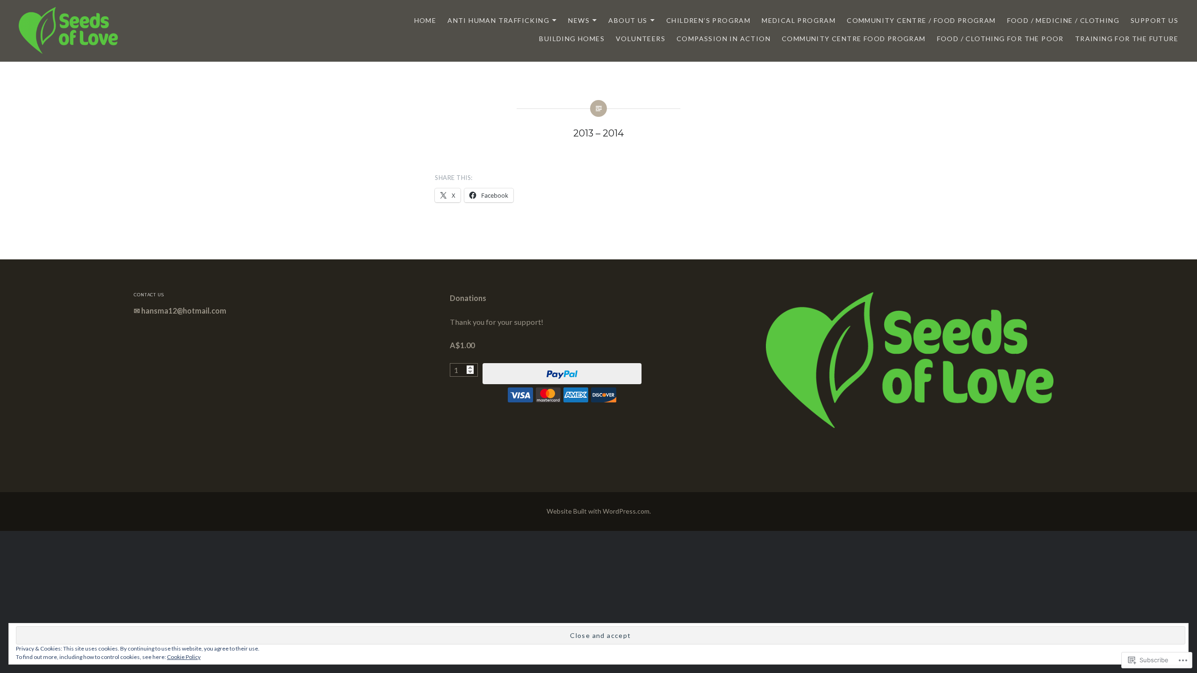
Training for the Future (1126, 39)
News (579, 20)
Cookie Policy (184, 656)
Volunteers (640, 39)
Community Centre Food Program (854, 39)
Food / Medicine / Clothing (1063, 20)
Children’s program (708, 20)
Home (425, 20)
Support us (1154, 20)
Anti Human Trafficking (498, 20)
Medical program (799, 20)
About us (627, 20)
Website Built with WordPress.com (598, 511)
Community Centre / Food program (921, 20)
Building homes (572, 39)
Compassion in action (724, 39)
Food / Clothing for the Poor (1000, 39)
